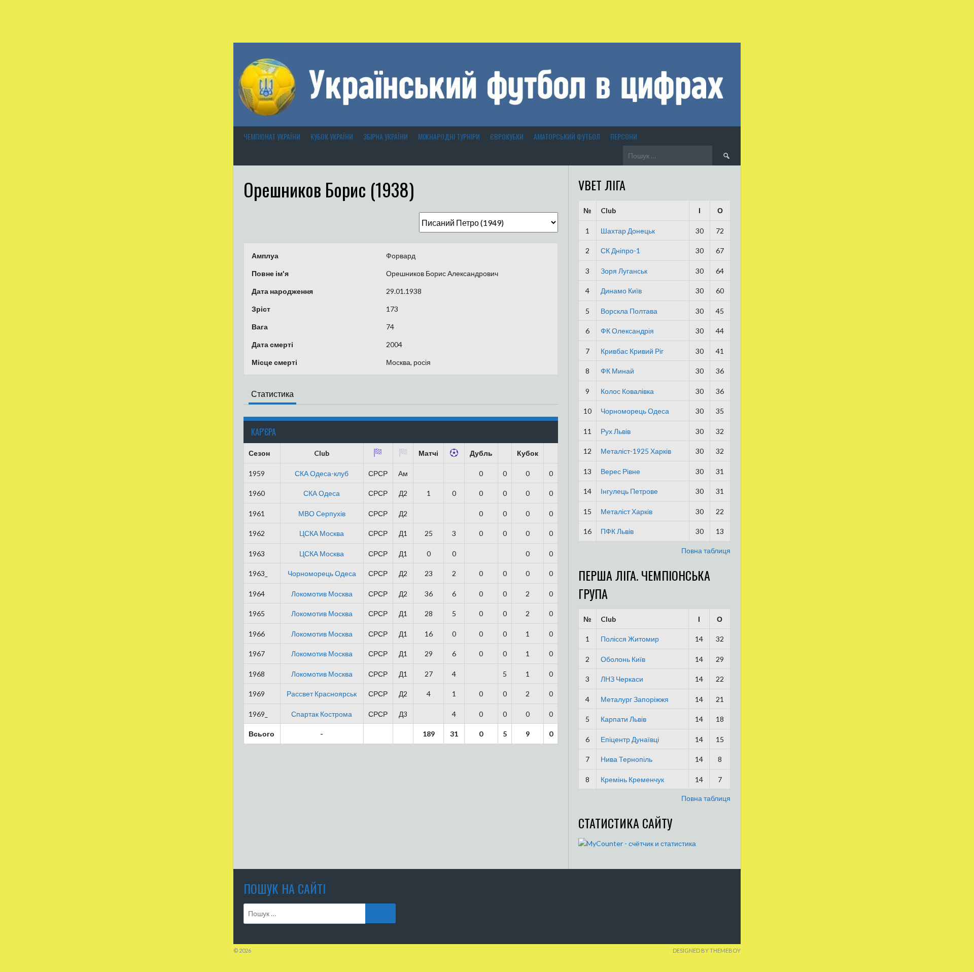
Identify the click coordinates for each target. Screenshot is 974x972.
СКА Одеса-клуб (322, 473)
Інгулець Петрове (629, 491)
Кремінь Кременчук (632, 779)
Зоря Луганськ (624, 270)
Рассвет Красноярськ (322, 693)
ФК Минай (617, 370)
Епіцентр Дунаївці (630, 739)
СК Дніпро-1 (620, 250)
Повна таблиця (705, 550)
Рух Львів (616, 431)
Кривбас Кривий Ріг (632, 351)
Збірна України (385, 136)
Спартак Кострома (321, 714)
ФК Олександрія (627, 330)
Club (608, 210)
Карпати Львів (623, 719)
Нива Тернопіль (626, 759)
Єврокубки (507, 136)
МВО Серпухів (321, 513)
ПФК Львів (617, 531)
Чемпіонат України (272, 136)
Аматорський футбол (567, 136)
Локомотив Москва (322, 593)
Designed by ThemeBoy (707, 950)
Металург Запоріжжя (635, 699)
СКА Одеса (321, 493)
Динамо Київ (621, 290)
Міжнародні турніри (449, 136)
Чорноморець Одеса (322, 573)
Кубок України (331, 136)
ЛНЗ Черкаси (622, 679)
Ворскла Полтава (629, 311)
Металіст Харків (626, 511)
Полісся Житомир (630, 638)
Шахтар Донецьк (628, 230)
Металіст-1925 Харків (636, 451)
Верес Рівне (620, 471)
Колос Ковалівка (627, 391)
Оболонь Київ (623, 659)
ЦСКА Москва (321, 533)
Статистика (272, 393)
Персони (623, 136)
